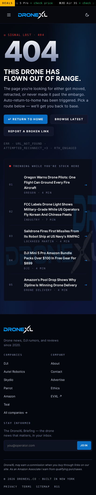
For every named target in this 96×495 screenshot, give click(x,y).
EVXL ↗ (56, 396)
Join (84, 445)
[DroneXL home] (32, 15)
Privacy (10, 486)
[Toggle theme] (87, 15)
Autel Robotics (14, 371)
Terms (26, 486)
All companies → (15, 412)
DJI (6, 363)
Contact (56, 371)
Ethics (55, 388)
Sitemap (43, 486)
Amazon (9, 396)
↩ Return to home (25, 119)
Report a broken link (28, 131)
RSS (57, 486)
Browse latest (69, 119)
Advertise (58, 380)
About (55, 363)
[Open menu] (9, 15)
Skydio (8, 380)
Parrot (8, 388)
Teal (7, 404)
